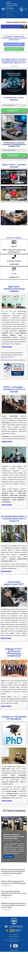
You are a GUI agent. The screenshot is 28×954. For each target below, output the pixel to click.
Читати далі (8, 856)
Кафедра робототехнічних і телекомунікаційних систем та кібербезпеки (12, 5)
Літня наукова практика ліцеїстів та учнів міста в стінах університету (13, 893)
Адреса (14, 246)
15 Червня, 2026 (7, 875)
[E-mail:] (14, 269)
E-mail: (14, 274)
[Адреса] (14, 242)
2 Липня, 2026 (8, 840)
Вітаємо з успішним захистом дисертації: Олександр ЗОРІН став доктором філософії (13, 871)
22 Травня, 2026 (7, 909)
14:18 (19, 840)
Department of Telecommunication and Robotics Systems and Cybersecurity (12, 13)
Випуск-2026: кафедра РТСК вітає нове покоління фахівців (13, 882)
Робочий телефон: (14, 261)
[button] (14, 105)
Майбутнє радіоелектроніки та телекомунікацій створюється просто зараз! (13, 905)
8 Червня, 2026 (6, 897)
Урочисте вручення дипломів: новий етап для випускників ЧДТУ (14, 836)
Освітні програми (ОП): (9, 105)
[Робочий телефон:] (14, 257)
